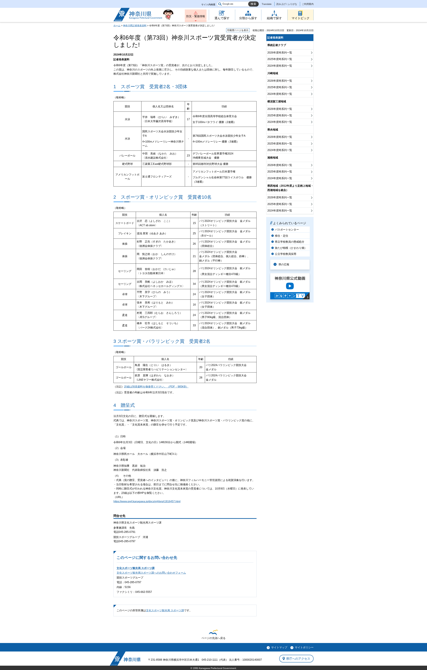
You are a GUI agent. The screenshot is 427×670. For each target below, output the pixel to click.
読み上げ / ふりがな (286, 4)
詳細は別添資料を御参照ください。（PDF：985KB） (156, 386)
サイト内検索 (208, 4)
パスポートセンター (287, 229)
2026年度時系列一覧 (279, 52)
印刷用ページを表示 (237, 30)
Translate (267, 4)
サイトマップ (279, 647)
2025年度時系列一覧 (279, 59)
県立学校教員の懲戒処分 (289, 241)
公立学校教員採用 (285, 253)
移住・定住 (281, 235)
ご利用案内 (308, 4)
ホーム (116, 25)
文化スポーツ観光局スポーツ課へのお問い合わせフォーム (151, 572)
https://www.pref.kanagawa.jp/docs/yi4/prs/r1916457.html (146, 501)
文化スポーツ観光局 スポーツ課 (136, 568)
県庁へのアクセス (298, 658)
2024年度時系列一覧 (279, 65)
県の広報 (284, 264)
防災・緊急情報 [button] (195, 16)
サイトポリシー (304, 647)
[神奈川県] (125, 659)
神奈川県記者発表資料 (134, 25)
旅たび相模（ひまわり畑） (291, 247)
